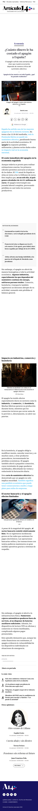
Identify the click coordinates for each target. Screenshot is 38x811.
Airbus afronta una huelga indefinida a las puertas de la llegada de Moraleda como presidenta (19, 259)
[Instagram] (7, 794)
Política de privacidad (25, 800)
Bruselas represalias (13, 2)
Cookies (5, 802)
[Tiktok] (15, 794)
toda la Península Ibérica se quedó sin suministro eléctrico (17, 137)
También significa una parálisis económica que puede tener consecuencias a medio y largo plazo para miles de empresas (17, 484)
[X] (15, 119)
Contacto (15, 800)
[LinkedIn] (19, 119)
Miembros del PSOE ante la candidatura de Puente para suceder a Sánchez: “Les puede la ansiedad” (20, 697)
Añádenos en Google (20, 124)
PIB (16, 172)
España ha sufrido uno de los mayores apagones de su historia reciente (18, 130)
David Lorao (24, 110)
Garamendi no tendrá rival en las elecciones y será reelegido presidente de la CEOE (20, 233)
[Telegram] (26, 119)
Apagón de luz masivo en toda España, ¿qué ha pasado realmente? (19, 75)
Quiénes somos (7, 800)
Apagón (4, 659)
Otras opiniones (8, 704)
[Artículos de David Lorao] (7, 112)
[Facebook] (11, 119)
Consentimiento (13, 802)
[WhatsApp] (23, 119)
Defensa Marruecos (26, 2)
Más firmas (17, 765)
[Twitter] (4, 794)
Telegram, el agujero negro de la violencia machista (20, 691)
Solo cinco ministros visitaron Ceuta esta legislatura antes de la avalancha (19, 680)
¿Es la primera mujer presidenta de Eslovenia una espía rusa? (17, 685)
